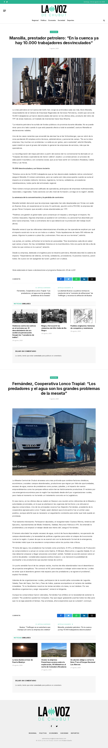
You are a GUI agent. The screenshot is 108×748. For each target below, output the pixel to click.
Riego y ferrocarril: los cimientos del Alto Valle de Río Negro (53, 328)
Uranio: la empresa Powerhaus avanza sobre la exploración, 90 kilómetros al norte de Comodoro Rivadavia (53, 663)
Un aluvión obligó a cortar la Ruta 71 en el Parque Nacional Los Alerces (82, 662)
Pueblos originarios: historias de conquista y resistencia (82, 327)
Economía (52, 20)
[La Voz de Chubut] (54, 11)
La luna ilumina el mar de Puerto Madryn (22, 661)
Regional (35, 20)
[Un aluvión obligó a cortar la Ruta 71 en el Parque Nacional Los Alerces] (83, 650)
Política (43, 20)
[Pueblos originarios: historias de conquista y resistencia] (83, 316)
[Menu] (4, 10)
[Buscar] (104, 20)
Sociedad (61, 20)
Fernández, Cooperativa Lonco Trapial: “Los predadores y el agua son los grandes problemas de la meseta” (33, 293)
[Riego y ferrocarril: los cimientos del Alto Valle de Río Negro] (54, 316)
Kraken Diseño (67, 740)
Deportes (70, 20)
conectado (37, 356)
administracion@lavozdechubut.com (54, 738)
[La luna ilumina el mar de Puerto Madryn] (25, 650)
